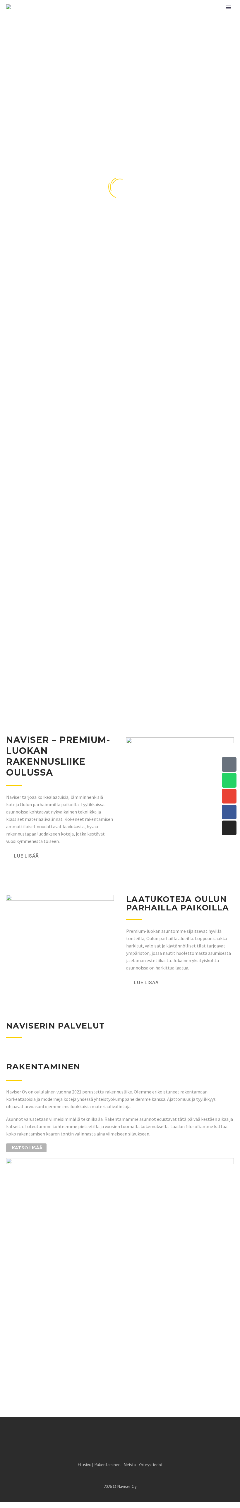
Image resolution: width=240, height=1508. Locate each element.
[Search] (203, 25)
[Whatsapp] (229, 780)
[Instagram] (229, 828)
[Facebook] (229, 812)
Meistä (137, 25)
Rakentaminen (101, 25)
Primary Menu (228, 7)
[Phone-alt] (229, 764)
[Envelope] (229, 796)
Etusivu (63, 25)
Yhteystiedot (174, 25)
